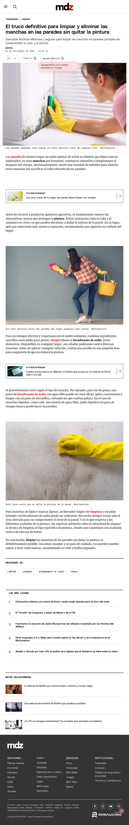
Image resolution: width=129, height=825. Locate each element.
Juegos (70, 777)
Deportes (42, 767)
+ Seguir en (27, 58)
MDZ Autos (43, 786)
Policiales (12, 772)
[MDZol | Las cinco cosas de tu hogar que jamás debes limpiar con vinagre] (120, 196)
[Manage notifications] (121, 810)
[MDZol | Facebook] (94, 806)
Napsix (9, 48)
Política (40, 758)
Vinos (10, 786)
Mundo (11, 777)
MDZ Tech (71, 782)
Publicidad (100, 763)
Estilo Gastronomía (47, 776)
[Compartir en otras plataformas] (15, 58)
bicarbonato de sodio (31, 394)
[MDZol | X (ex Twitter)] (118, 806)
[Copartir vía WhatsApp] (8, 58)
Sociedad (42, 762)
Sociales (11, 791)
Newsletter (42, 790)
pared (74, 572)
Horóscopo (72, 768)
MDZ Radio (72, 772)
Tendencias (12, 19)
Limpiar (11, 572)
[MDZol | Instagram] (102, 806)
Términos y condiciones (108, 780)
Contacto (100, 768)
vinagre (27, 572)
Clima (69, 763)
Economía (12, 768)
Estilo (10, 782)
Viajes (40, 781)
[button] (5, 7)
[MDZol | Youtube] (110, 806)
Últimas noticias (15, 763)
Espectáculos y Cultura (49, 772)
